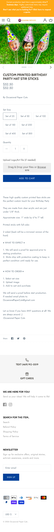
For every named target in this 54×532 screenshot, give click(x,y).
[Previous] (3, 67)
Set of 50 (25, 116)
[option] (27, 44)
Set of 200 (27, 124)
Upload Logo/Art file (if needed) (19, 160)
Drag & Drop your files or (27, 167)
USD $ (8, 514)
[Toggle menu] (3, 20)
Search (6, 422)
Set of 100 (41, 116)
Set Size (7, 109)
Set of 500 (27, 133)
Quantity (7, 142)
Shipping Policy (10, 431)
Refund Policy (9, 427)
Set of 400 (10, 133)
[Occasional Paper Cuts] (27, 20)
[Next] (50, 67)
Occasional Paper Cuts (17, 97)
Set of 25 (9, 116)
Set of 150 (10, 124)
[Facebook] (4, 404)
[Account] (44, 20)
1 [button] (24, 67)
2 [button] (30, 67)
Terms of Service (11, 436)
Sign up (11, 477)
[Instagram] (10, 404)
